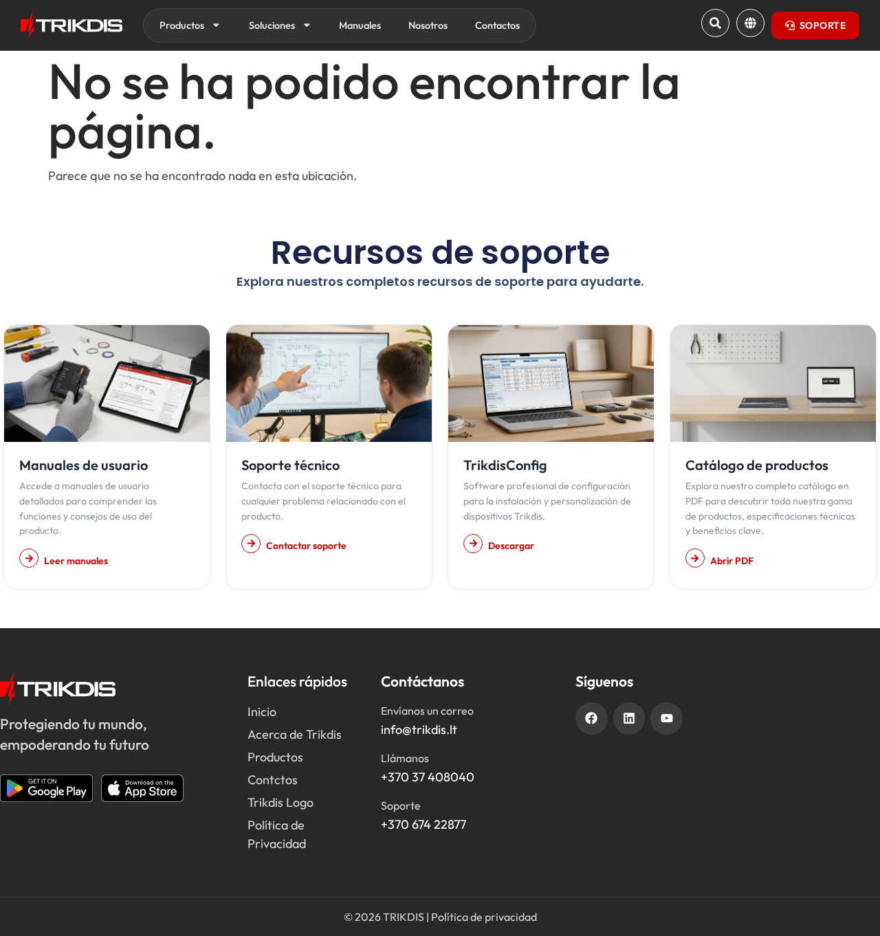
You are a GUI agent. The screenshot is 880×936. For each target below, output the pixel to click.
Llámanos (405, 758)
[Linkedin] (629, 718)
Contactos (497, 25)
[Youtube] (666, 718)
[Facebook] (591, 718)
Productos (182, 25)
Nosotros (428, 25)
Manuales (360, 25)
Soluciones (272, 25)
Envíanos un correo (427, 710)
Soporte (401, 805)
